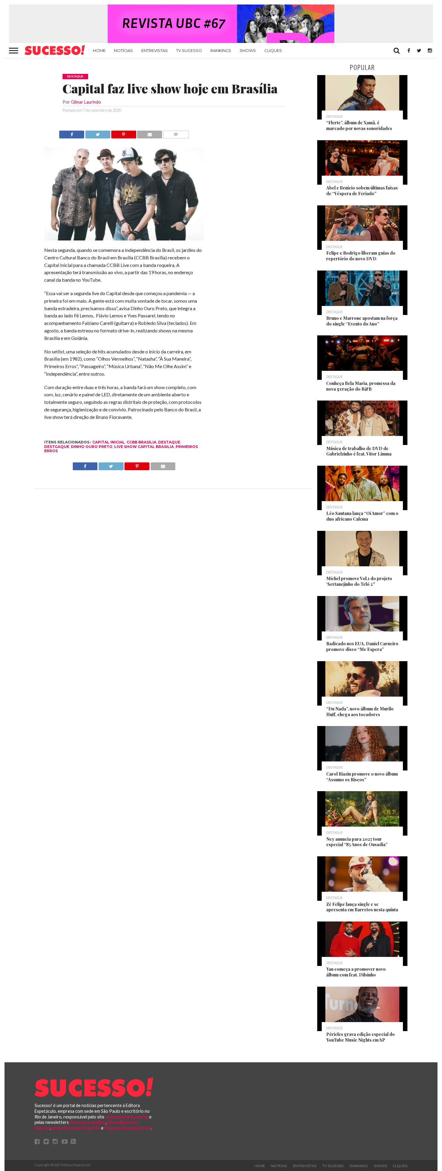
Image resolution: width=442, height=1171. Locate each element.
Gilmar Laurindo (86, 101)
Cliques (273, 50)
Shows (248, 50)
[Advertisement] (258, 221)
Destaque (169, 442)
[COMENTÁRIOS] (176, 133)
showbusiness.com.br (126, 1116)
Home (99, 50)
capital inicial (108, 442)
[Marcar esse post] (123, 133)
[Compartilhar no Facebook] (71, 133)
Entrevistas (154, 50)
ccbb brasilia (141, 442)
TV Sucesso (189, 50)
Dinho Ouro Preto (91, 446)
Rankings (220, 50)
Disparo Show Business (127, 1127)
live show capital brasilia (144, 446)
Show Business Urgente (76, 1127)
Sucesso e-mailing (88, 1122)
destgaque (56, 446)
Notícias (123, 50)
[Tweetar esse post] (97, 133)
